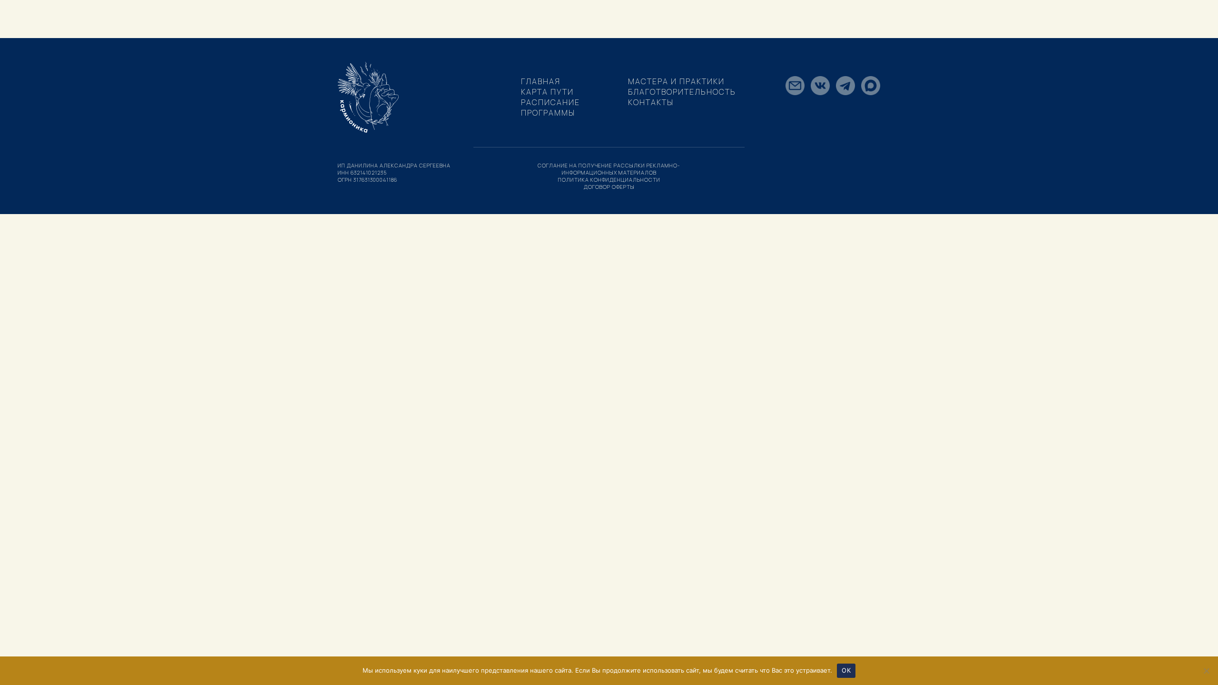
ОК (846, 670)
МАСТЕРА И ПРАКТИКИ (676, 81)
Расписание (550, 102)
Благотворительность (682, 92)
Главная (540, 81)
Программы (548, 113)
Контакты (651, 102)
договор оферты (609, 186)
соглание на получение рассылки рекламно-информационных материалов (609, 169)
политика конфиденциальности (609, 179)
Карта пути (547, 92)
